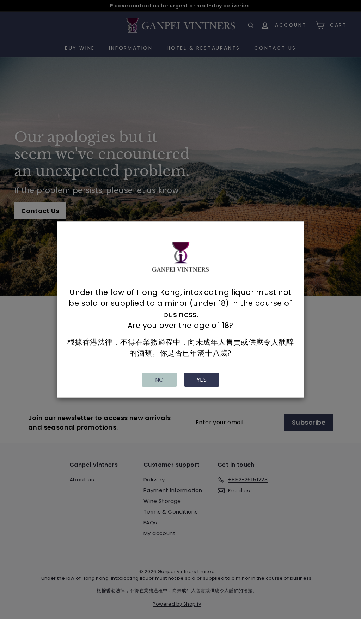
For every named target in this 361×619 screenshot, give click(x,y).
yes (202, 380)
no (159, 380)
